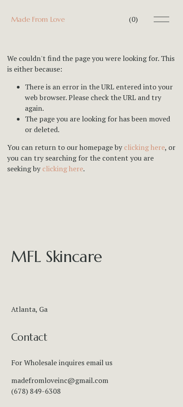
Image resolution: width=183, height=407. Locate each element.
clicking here (144, 147)
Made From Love (38, 19)
